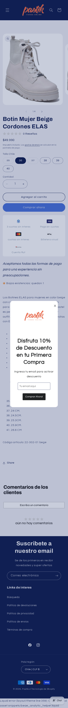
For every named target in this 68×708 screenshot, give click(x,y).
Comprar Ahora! (34, 396)
